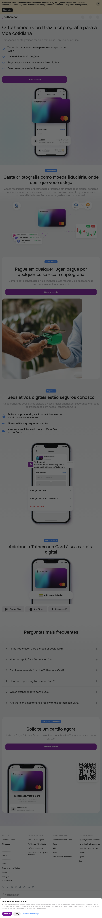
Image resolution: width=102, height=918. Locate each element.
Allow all (7, 914)
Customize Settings (31, 914)
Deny (17, 914)
